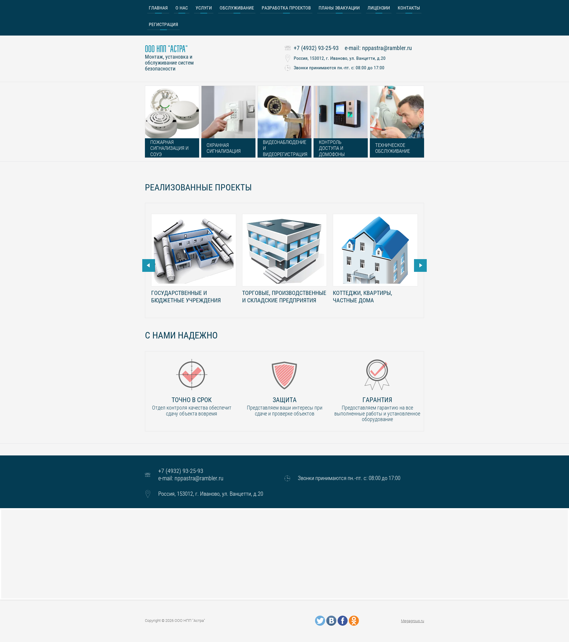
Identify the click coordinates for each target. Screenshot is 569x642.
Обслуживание (237, 8)
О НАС (181, 8)
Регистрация (163, 24)
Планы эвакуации (339, 8)
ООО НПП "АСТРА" (166, 49)
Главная (158, 8)
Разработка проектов (286, 8)
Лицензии (378, 8)
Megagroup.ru (412, 621)
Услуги (204, 8)
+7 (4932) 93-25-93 (316, 48)
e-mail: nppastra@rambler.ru (378, 48)
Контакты (409, 8)
